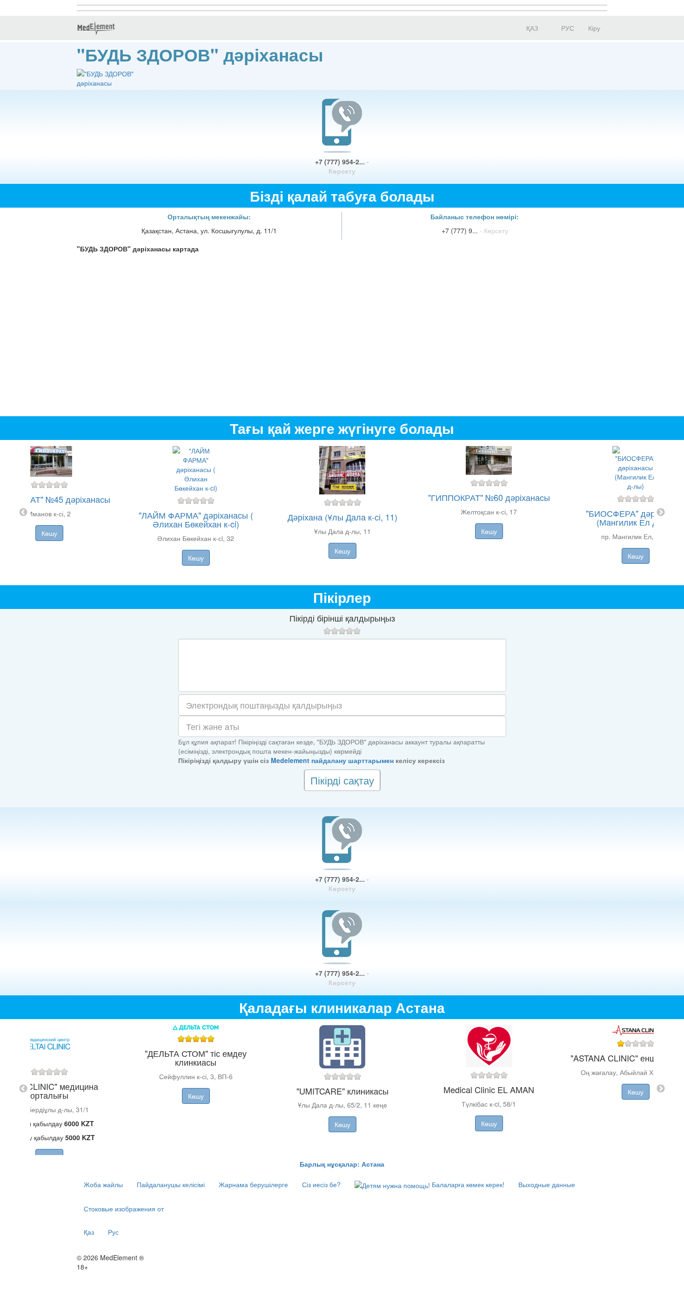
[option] (342, 512)
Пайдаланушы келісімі (171, 1184)
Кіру (594, 28)
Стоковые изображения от (124, 1208)
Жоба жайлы (103, 1184)
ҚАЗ (531, 28)
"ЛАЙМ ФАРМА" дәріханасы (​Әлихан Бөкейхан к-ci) (196, 519)
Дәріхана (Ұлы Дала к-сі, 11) (342, 517)
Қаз (89, 1232)
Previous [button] (23, 512)
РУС (566, 28)
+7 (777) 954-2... (342, 166)
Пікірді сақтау (342, 780)
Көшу (49, 533)
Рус (113, 1232)
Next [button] (660, 512)
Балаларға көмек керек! (467, 1184)
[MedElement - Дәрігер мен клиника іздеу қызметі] (96, 28)
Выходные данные (546, 1184)
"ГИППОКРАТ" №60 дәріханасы (489, 497)
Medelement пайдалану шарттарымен (332, 760)
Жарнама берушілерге (253, 1184)
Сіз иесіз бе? (321, 1184)
